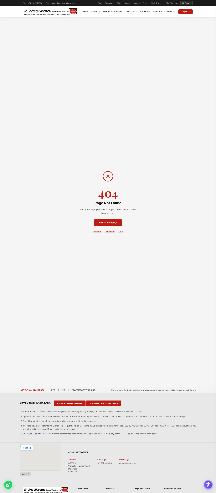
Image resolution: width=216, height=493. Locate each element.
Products (97, 231)
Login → (185, 12)
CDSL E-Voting (157, 3)
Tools (100, 3)
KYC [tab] (53, 390)
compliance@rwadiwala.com (64, 3)
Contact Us (169, 11)
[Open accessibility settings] (208, 484)
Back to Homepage (108, 222)
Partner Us (145, 11)
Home (85, 11)
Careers (127, 3)
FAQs (119, 3)
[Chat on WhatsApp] (8, 485)
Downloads (109, 3)
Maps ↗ (25, 474)
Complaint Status (141, 3)
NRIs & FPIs (131, 11)
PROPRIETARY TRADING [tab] (84, 390)
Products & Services (113, 11)
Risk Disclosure (172, 3)
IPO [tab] (63, 390)
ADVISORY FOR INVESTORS (69, 403)
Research (157, 11)
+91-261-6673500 (35, 3)
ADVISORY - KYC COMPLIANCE (104, 403)
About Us (95, 11)
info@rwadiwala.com (127, 463)
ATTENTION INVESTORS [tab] (32, 390)
